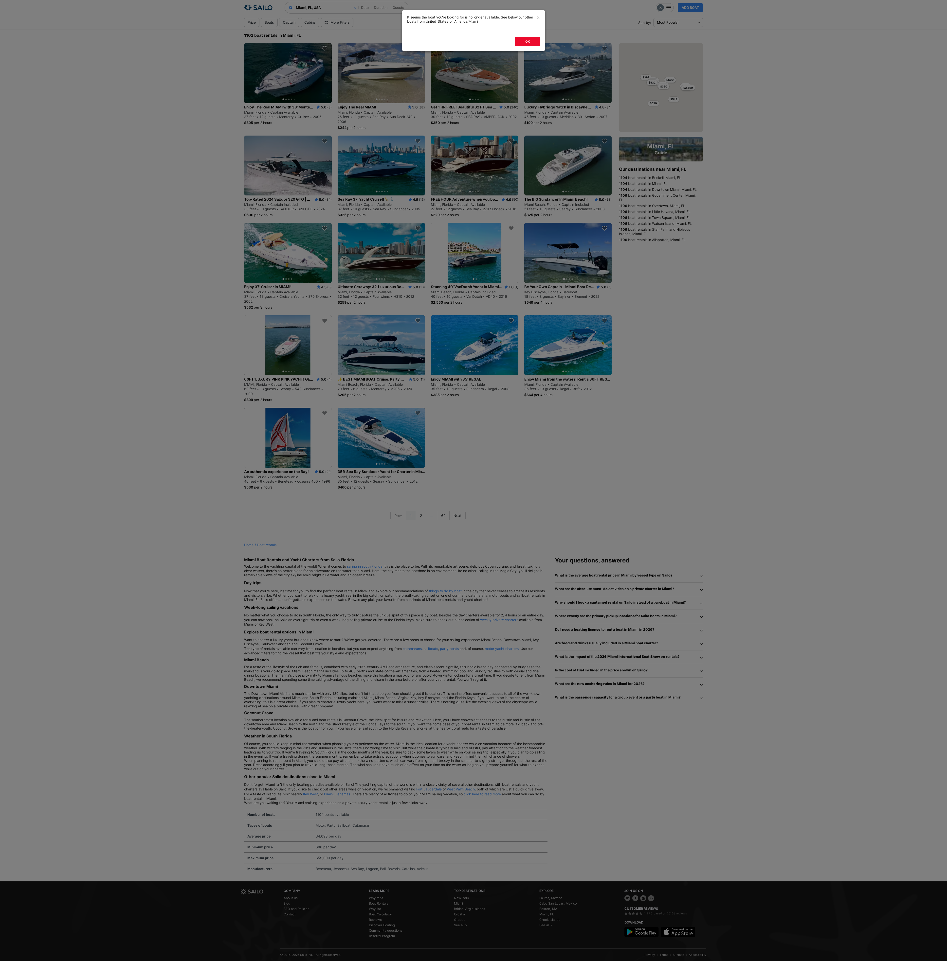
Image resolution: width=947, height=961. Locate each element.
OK (527, 41)
